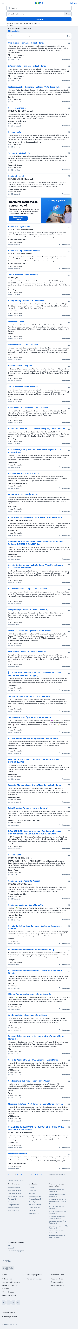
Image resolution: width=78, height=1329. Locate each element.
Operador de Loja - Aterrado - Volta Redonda (28, 408)
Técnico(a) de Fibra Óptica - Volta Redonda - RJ (29, 717)
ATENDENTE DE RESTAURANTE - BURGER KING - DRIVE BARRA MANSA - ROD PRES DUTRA (36, 1128)
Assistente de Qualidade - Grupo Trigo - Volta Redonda (33, 738)
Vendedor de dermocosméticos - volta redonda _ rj (31, 950)
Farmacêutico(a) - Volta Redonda (23, 345)
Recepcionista (14, 132)
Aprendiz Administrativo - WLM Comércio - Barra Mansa (33, 1060)
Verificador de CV (57, 1285)
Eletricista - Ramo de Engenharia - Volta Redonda (30, 631)
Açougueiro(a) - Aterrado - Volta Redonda (27, 301)
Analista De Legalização (19, 226)
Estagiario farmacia (14, 1190)
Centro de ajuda (8, 1292)
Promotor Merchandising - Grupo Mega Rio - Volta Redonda (34, 785)
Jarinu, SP (32, 1210)
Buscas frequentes (15, 1180)
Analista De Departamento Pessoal (24, 251)
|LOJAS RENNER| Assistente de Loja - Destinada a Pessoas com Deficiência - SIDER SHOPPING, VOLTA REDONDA (34, 832)
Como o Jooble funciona (11, 1282)
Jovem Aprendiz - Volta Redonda (23, 275)
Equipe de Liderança (9, 1285)
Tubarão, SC (33, 1187)
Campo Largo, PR (34, 1207)
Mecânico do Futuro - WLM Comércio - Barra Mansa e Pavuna (35, 1104)
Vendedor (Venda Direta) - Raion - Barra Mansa (29, 1081)
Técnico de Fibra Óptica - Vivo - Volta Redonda (29, 696)
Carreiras (5, 1289)
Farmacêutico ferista (17, 1154)
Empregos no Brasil (9, 1295)
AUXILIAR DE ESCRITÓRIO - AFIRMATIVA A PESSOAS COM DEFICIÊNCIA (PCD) (33, 760)
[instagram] (8, 1302)
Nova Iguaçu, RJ (34, 1213)
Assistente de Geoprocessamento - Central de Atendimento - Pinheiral (36, 972)
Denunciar (66, 60)
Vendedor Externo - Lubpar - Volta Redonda (27, 589)
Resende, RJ (33, 1202)
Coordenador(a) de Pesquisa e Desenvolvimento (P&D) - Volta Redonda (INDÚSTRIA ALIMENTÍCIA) (35, 542)
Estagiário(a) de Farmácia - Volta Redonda (27, 66)
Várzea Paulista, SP (35, 1205)
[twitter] (13, 1302)
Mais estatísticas (14, 31)
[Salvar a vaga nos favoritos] (69, 43)
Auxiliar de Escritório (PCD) (20, 366)
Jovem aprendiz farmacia (16, 1196)
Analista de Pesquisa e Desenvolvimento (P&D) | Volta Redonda (36, 429)
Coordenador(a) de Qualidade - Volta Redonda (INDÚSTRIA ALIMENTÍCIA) (34, 451)
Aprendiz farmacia (14, 1187)
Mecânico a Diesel (16, 322)
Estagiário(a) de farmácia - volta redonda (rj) (28, 808)
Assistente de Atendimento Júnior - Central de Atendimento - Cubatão (36, 927)
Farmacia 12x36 (13, 1199)
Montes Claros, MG (35, 1196)
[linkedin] (18, 1302)
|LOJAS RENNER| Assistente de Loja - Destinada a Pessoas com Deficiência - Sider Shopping (34, 674)
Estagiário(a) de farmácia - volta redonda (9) (28, 610)
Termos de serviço (8, 1312)
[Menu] (3, 3)
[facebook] (4, 1302)
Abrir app (73, 3)
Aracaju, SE (32, 1193)
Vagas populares (57, 1279)
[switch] (68, 36)
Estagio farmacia (13, 1207)
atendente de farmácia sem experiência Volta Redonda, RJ (58, 1201)
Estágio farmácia (13, 1202)
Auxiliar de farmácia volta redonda (23, 473)
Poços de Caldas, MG (36, 1199)
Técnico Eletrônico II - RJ (19, 153)
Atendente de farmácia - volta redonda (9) (27, 652)
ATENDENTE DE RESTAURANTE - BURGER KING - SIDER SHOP (35, 517)
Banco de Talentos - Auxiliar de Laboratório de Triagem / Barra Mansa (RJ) (36, 1037)
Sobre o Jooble (7, 1279)
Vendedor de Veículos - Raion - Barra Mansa (27, 1015)
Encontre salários (57, 1282)
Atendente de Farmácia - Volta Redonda (26, 43)
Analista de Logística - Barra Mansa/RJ (25, 905)
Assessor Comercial (17, 108)
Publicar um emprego (34, 1279)
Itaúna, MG (32, 1190)
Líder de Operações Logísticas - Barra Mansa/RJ (29, 994)
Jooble (14, 1324)
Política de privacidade (10, 1317)
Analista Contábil (16, 176)
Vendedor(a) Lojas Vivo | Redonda (23, 494)
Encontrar (39, 19)
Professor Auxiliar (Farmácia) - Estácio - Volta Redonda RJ (34, 87)
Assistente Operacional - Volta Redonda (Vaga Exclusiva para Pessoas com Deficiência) (35, 566)
